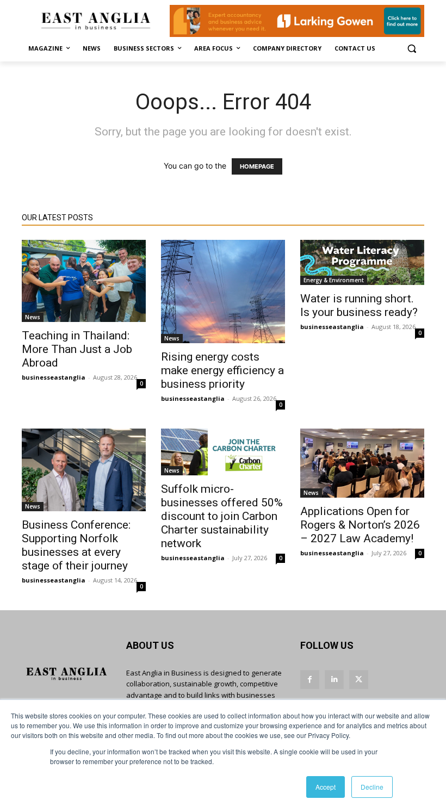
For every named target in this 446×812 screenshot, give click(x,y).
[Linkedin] (334, 679)
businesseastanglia (53, 377)
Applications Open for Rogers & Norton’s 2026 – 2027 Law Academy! (360, 525)
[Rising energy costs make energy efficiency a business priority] (223, 291)
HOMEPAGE (257, 166)
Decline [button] (372, 786)
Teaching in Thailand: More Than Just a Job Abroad (77, 349)
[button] (411, 48)
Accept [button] (325, 786)
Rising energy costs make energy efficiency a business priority (222, 370)
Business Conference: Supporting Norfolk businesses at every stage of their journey (76, 545)
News (32, 317)
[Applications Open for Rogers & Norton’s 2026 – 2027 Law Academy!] (362, 463)
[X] (358, 679)
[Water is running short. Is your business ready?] (362, 262)
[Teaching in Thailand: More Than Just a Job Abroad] (84, 281)
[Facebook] (309, 679)
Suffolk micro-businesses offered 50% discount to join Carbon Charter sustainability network (222, 516)
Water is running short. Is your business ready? (359, 305)
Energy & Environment (333, 280)
